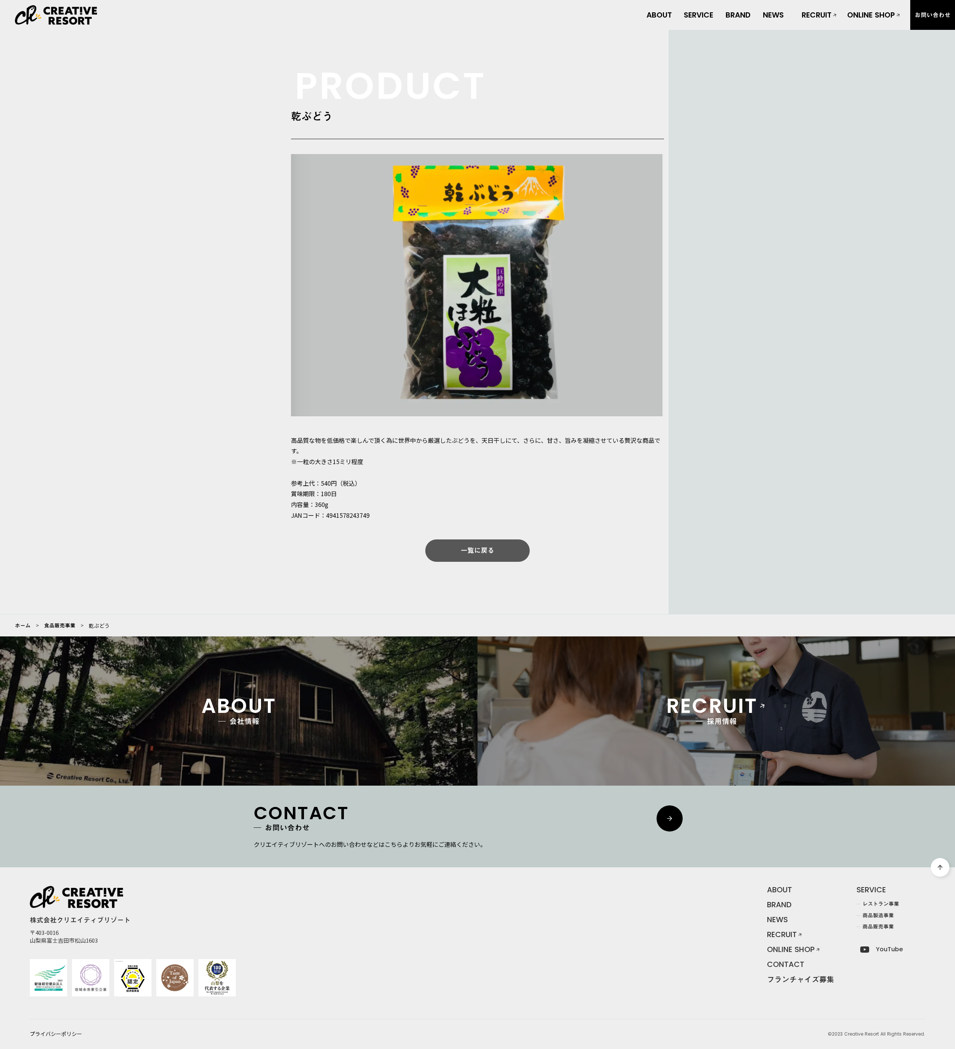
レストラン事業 (711, 40)
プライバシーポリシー (56, 1033)
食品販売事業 (708, 64)
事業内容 (699, 19)
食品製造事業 (708, 52)
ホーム (23, 625)
